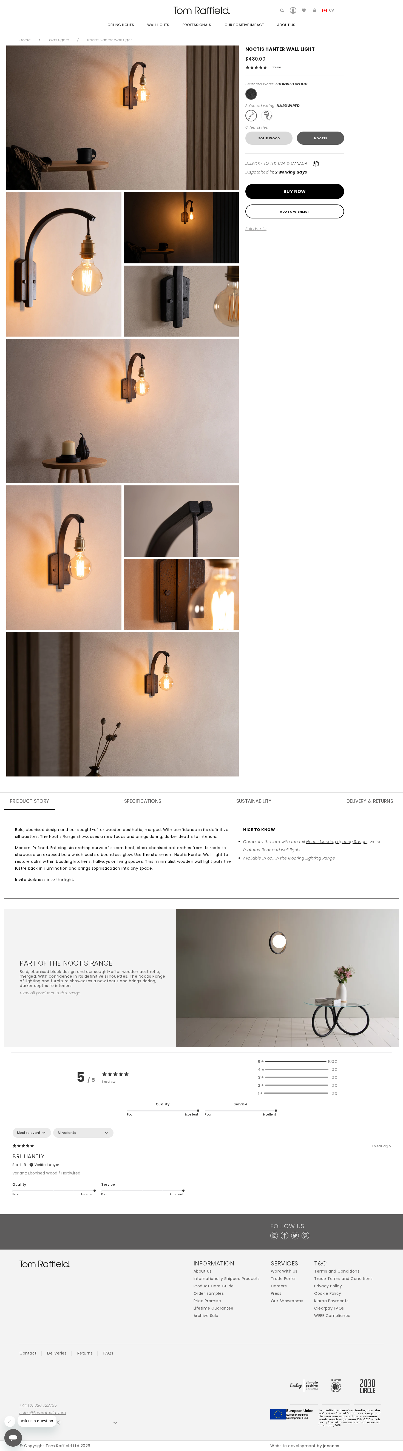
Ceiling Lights (120, 24)
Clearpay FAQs (329, 1308)
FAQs (108, 1353)
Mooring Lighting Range (311, 858)
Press (276, 1293)
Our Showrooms (287, 1301)
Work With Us (284, 1271)
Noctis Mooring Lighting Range (336, 841)
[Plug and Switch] (267, 115)
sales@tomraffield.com (42, 1412)
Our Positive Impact (244, 24)
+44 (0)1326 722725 (37, 1405)
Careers (279, 1286)
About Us (286, 24)
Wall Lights (158, 24)
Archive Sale (206, 1315)
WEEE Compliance (332, 1315)
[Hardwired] (251, 115)
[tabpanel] (201, 1165)
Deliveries (57, 1353)
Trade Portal (283, 1278)
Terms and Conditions (336, 1271)
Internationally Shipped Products (227, 1278)
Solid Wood (269, 138)
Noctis (320, 138)
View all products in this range (50, 993)
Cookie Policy (327, 1293)
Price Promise (207, 1301)
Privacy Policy (328, 1286)
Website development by (304, 1446)
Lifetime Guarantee (214, 1308)
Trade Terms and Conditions (343, 1278)
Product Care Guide (214, 1286)
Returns (85, 1353)
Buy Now (294, 191)
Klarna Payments (331, 1301)
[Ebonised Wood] (251, 94)
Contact (28, 1353)
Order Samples (209, 1293)
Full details (255, 229)
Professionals (197, 24)
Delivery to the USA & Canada (276, 163)
